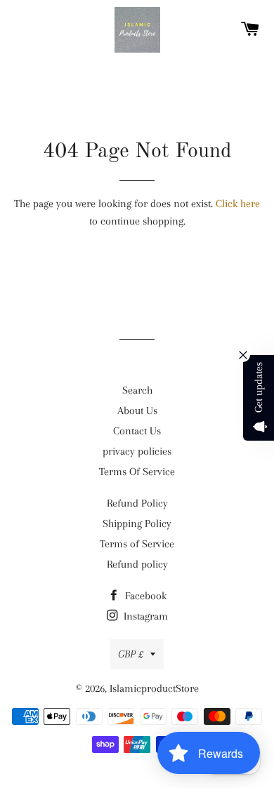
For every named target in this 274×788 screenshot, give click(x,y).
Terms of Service (137, 543)
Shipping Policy (137, 523)
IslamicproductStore (154, 688)
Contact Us (137, 431)
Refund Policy (137, 503)
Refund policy (137, 564)
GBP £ (130, 654)
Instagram (144, 616)
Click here (238, 203)
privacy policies (137, 451)
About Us (137, 410)
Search (137, 390)
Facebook (144, 595)
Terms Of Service (137, 471)
